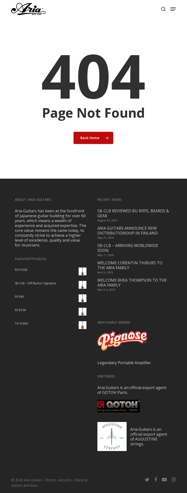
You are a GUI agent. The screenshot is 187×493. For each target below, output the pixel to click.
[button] (173, 9)
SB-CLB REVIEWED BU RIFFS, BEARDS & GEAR (133, 213)
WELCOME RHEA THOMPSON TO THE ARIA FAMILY (132, 283)
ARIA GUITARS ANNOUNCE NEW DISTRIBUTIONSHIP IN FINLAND (127, 231)
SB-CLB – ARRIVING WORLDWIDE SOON (127, 248)
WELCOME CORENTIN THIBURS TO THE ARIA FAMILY (129, 265)
